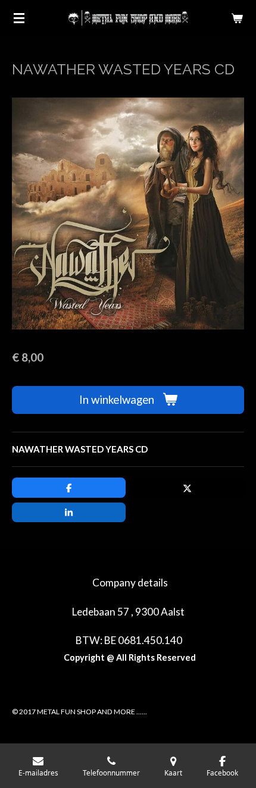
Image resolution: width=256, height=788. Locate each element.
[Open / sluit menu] (19, 18)
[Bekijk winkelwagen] (237, 18)
